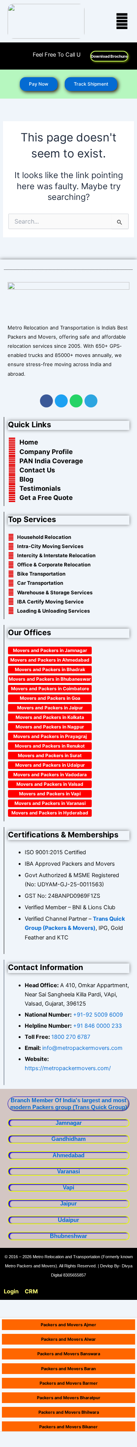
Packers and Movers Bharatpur (68, 1397)
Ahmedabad (68, 1155)
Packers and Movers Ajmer (68, 1324)
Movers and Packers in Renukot (50, 746)
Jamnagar (69, 1123)
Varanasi (68, 1171)
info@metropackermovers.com (82, 1048)
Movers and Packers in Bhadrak (50, 669)
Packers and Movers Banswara (68, 1353)
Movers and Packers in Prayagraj (50, 736)
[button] (112, 21)
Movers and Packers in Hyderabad (49, 813)
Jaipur (68, 1203)
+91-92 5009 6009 (98, 1014)
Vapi (68, 1187)
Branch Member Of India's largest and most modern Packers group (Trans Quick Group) (68, 1103)
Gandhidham (68, 1139)
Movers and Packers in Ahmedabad (49, 660)
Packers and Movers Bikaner (68, 1426)
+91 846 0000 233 (97, 1025)
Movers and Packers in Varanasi (50, 803)
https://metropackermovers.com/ (68, 1068)
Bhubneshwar (68, 1236)
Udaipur (68, 1220)
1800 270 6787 (70, 1036)
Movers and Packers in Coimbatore (50, 688)
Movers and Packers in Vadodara (50, 774)
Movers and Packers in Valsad (49, 784)
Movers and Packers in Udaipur (50, 765)
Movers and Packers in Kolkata (50, 717)
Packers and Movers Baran (68, 1368)
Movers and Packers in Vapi (50, 793)
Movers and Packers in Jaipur (50, 708)
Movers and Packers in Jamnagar (50, 650)
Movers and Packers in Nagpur (50, 727)
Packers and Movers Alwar (68, 1339)
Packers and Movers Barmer (69, 1383)
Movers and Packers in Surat (50, 755)
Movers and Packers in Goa (50, 698)
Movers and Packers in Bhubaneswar (50, 679)
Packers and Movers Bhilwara (68, 1412)
